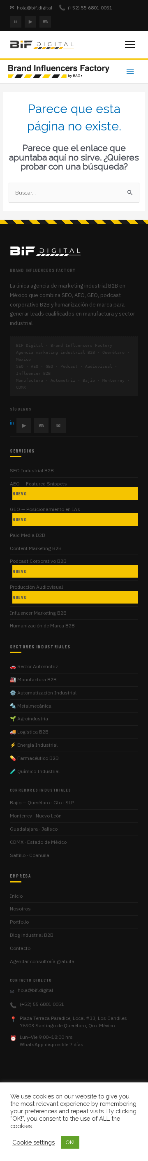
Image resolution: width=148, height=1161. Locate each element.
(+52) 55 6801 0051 (85, 7)
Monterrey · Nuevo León (36, 816)
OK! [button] (70, 1142)
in (16, 21)
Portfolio (19, 922)
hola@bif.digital (31, 7)
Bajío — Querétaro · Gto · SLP (42, 802)
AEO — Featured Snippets (38, 489)
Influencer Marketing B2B (38, 613)
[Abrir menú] (130, 44)
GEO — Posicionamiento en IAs (45, 514)
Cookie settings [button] (33, 1142)
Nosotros (20, 909)
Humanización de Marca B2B (42, 625)
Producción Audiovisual (36, 592)
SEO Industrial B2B (32, 470)
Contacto (20, 948)
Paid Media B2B (27, 535)
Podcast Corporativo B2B (38, 566)
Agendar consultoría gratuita (42, 961)
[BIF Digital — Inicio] (43, 44)
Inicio (16, 896)
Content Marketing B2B (36, 548)
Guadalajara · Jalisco (34, 829)
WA (45, 21)
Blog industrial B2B (31, 935)
